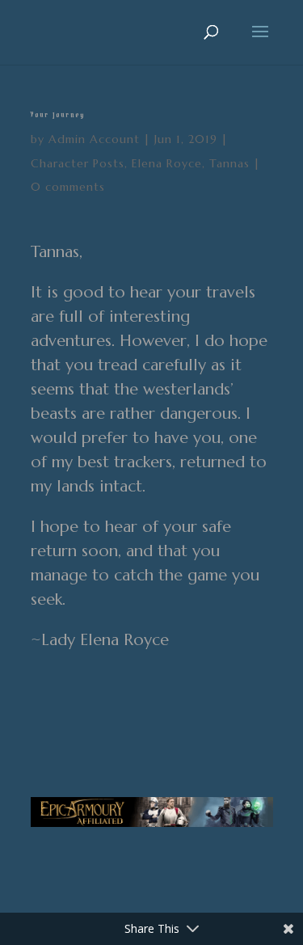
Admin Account (94, 139)
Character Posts (77, 163)
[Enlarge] (252, 818)
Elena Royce (167, 163)
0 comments (68, 186)
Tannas (229, 163)
